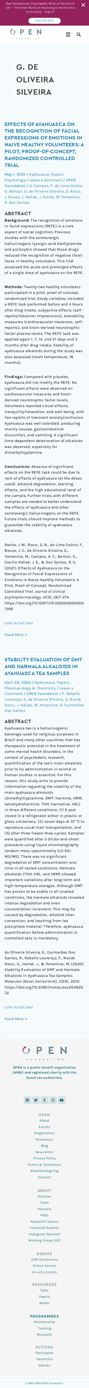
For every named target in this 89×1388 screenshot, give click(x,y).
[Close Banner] (84, 5)
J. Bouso (12, 197)
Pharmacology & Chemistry (30, 688)
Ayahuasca (39, 174)
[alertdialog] (44, 13)
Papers (57, 174)
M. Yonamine (68, 197)
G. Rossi (73, 191)
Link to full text (19, 623)
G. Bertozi (13, 191)
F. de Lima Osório (66, 185)
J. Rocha (46, 197)
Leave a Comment (45, 180)
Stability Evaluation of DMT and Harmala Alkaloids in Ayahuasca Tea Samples (43, 666)
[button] (68, 34)
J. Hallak (29, 197)
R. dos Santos (17, 202)
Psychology (15, 180)
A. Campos (39, 185)
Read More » (16, 634)
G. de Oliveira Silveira (44, 191)
